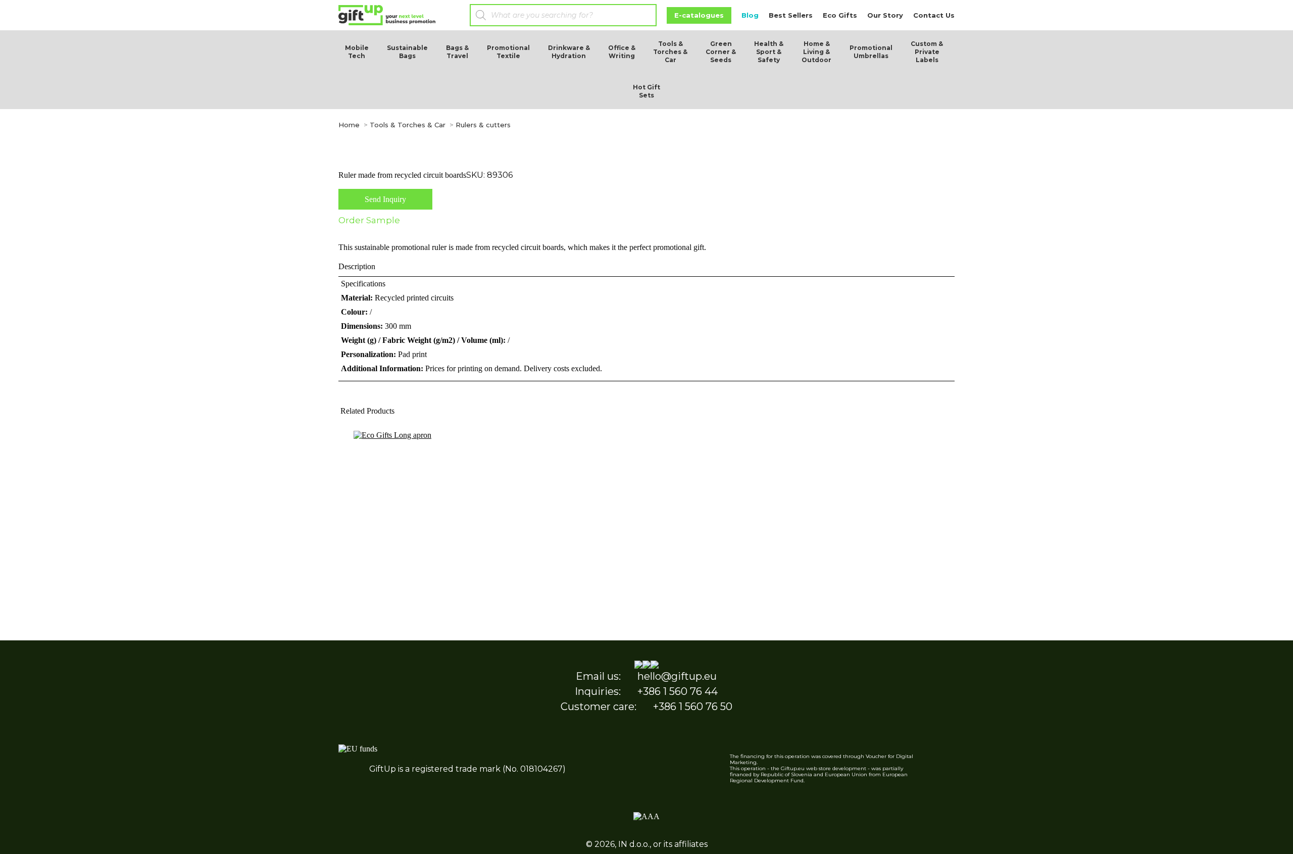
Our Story (885, 15)
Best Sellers (791, 15)
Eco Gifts (840, 15)
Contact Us (934, 15)
